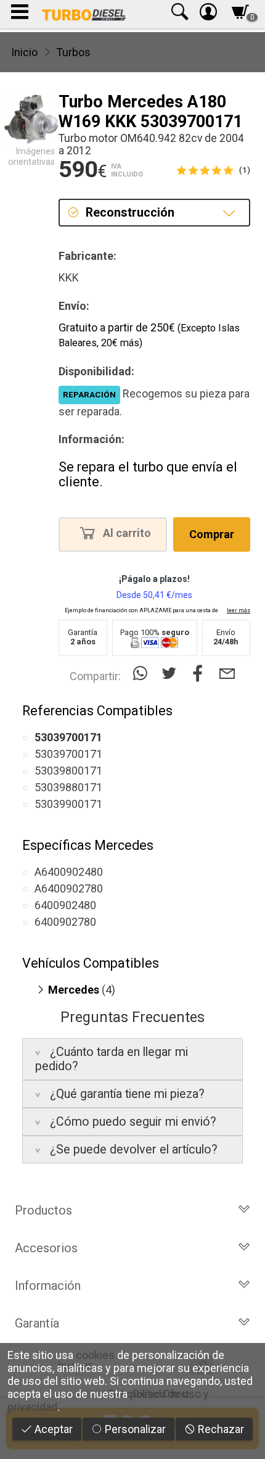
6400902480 (65, 905)
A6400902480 (69, 871)
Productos (43, 1210)
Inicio (24, 52)
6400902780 (65, 921)
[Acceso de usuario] (208, 14)
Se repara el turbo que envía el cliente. (148, 474)
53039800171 (68, 770)
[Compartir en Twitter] (172, 673)
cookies (95, 1355)
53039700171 (68, 753)
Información (48, 1285)
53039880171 (68, 787)
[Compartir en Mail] (227, 673)
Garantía (37, 1323)
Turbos (73, 52)
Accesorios (46, 1248)
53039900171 (68, 803)
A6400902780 (69, 888)
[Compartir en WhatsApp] (143, 673)
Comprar (211, 534)
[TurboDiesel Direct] (83, 14)
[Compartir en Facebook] (201, 673)
